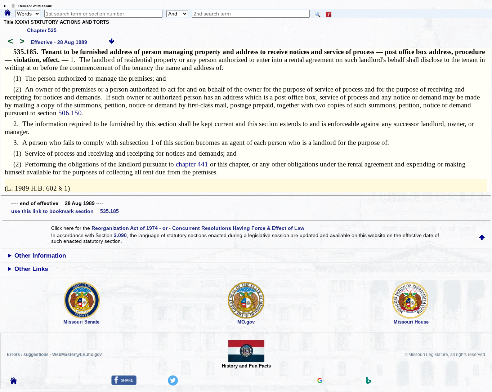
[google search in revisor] (319, 381)
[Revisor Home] (13, 382)
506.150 (70, 113)
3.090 (120, 235)
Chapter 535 (42, 30)
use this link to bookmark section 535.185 (65, 211)
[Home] (7, 13)
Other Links (31, 269)
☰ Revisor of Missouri (30, 6)
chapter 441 (192, 164)
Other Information (40, 255)
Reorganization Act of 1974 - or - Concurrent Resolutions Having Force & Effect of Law (197, 228)
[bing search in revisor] (368, 382)
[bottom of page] (112, 42)
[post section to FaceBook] (124, 383)
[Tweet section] (173, 384)
